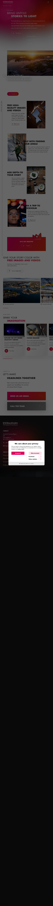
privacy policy (21, 449)
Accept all (18, 453)
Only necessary (35, 453)
